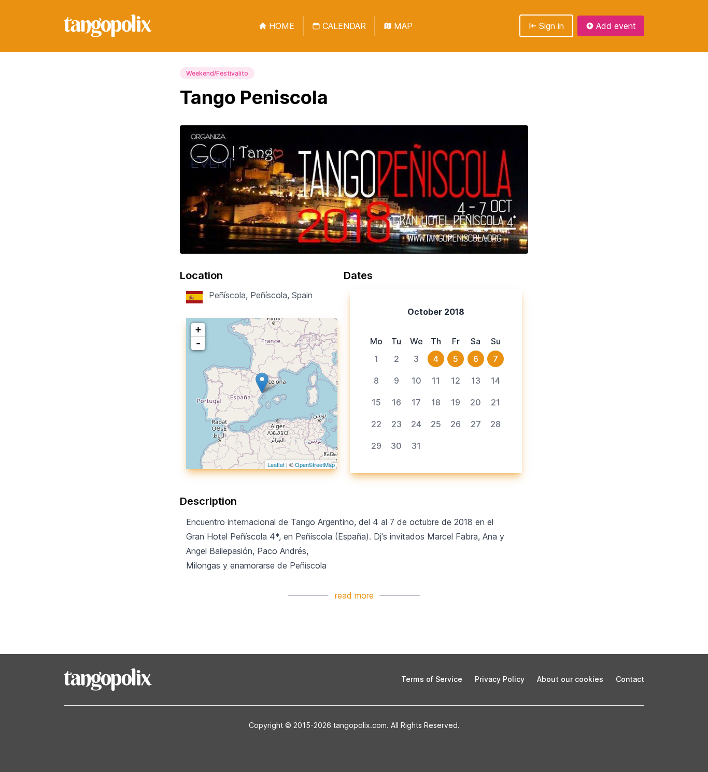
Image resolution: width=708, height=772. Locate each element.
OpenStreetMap (315, 464)
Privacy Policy (500, 679)
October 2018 (435, 312)
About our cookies (570, 679)
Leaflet (276, 464)
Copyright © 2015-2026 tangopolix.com (318, 725)
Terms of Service (431, 679)
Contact (630, 679)
